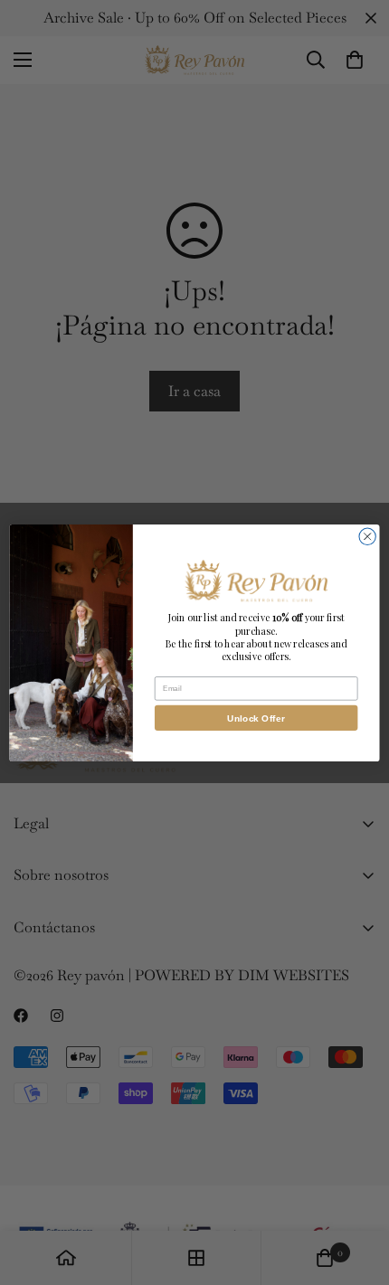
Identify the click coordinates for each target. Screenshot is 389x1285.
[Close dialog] (367, 536)
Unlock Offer (255, 718)
